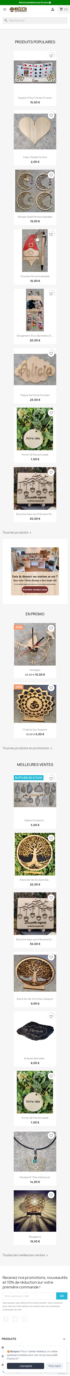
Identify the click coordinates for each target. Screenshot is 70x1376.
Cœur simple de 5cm (35, 157)
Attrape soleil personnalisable (35, 216)
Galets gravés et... (35, 820)
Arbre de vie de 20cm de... (35, 879)
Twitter (15, 1319)
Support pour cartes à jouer (35, 97)
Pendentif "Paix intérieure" (35, 1177)
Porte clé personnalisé (35, 454)
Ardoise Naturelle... (35, 1058)
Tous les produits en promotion (28, 748)
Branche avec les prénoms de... (35, 514)
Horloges (35, 670)
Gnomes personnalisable (35, 276)
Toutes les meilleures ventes (26, 1255)
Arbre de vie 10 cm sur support (35, 999)
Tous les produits (17, 533)
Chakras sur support (35, 729)
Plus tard (54, 1366)
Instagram (24, 1319)
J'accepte (25, 1366)
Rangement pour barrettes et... (35, 335)
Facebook (5, 1319)
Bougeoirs (35, 1236)
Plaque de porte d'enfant (35, 395)
